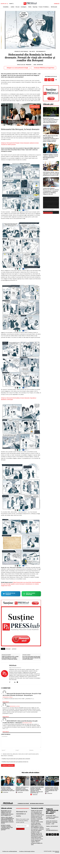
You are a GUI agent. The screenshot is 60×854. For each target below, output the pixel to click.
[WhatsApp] (52, 79)
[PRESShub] (4, 673)
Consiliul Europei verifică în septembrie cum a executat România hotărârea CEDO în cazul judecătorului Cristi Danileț (51, 789)
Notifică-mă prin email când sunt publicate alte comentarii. (16, 758)
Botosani (8, 648)
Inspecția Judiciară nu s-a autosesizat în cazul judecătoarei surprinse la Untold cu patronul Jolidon (22, 789)
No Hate (32, 51)
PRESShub (28, 64)
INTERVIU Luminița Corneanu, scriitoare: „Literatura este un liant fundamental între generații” (50, 157)
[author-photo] (2, 792)
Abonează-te (47, 212)
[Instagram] (12, 681)
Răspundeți (6, 701)
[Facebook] (9, 681)
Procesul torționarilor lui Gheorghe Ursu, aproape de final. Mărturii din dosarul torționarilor (31, 658)
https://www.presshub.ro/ (15, 667)
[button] (11, 3)
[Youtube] (22, 681)
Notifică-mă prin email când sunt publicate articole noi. (15, 761)
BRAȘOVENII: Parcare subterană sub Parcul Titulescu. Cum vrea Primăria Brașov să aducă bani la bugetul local (51, 120)
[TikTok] (19, 681)
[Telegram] (17, 681)
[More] (56, 79)
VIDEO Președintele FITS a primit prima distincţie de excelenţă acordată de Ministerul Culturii (10, 658)
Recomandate (40, 51)
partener (14, 648)
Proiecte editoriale (21, 51)
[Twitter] (49, 79)
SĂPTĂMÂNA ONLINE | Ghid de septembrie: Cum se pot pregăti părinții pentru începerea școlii (51, 174)
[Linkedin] (14, 681)
